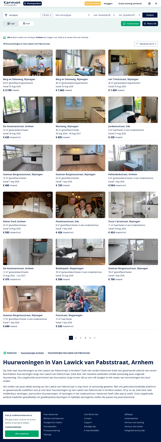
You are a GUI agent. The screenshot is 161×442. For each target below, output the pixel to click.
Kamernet (12, 352)
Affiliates (129, 414)
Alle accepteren (22, 433)
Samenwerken (131, 418)
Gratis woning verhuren (130, 3)
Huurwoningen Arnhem (32, 353)
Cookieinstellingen (13, 427)
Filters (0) (151, 23)
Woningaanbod (34, 3)
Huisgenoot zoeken (53, 422)
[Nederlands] (149, 3)
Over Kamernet (51, 414)
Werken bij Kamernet (54, 418)
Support (88, 422)
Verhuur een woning (134, 422)
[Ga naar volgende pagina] (95, 338)
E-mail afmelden (91, 430)
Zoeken (150, 15)
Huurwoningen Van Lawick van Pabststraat (69, 353)
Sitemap (47, 434)
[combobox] (19, 15)
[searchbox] (23, 15)
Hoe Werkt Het (91, 414)
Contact (87, 418)
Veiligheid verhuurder (135, 430)
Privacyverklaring (52, 430)
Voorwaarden (50, 426)
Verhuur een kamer (134, 426)
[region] (22, 425)
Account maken (93, 3)
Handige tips (90, 426)
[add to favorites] (49, 53)
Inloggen (108, 3)
